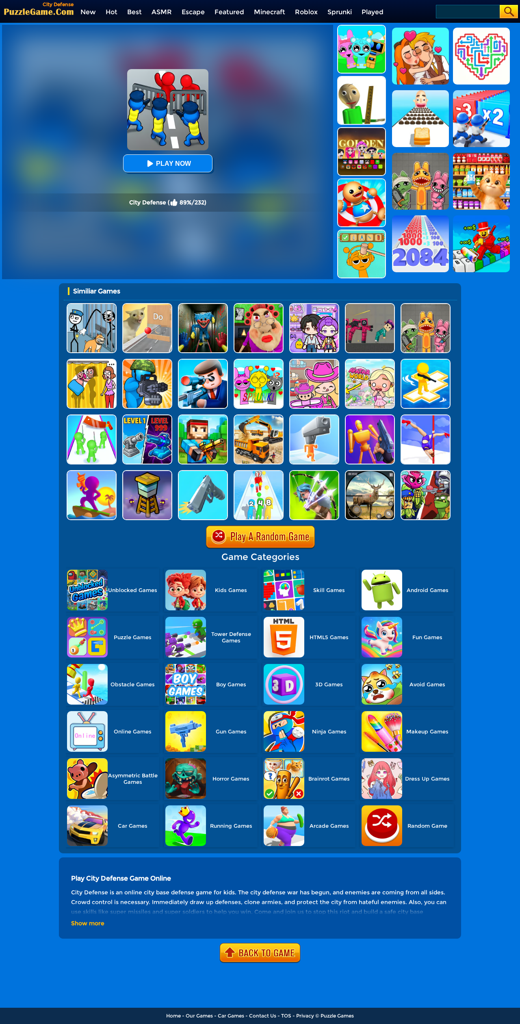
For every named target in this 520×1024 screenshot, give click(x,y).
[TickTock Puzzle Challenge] (147, 306)
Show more (87, 923)
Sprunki (339, 12)
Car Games (231, 1016)
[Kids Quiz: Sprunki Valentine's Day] (259, 362)
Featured (229, 12)
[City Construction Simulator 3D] (259, 417)
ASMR (162, 12)
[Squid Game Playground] (370, 306)
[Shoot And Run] (92, 473)
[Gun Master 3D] (370, 417)
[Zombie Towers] (147, 473)
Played (373, 12)
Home (173, 1016)
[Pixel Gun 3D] (203, 417)
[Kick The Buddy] (361, 181)
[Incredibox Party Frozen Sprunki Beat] (361, 28)
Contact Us (262, 1016)
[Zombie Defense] (147, 362)
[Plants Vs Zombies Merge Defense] (426, 473)
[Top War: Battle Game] (426, 362)
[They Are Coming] (92, 417)
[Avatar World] (314, 362)
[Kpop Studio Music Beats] (361, 130)
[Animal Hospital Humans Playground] (426, 306)
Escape (193, 12)
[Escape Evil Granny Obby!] (259, 306)
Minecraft (269, 12)
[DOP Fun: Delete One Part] (92, 362)
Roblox (306, 12)
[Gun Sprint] (203, 473)
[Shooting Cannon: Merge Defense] (147, 417)
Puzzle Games (337, 1016)
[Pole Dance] (426, 417)
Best (134, 12)
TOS (286, 1016)
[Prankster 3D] (361, 79)
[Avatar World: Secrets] (314, 306)
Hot (111, 12)
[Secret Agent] (203, 362)
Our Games (199, 1016)
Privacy (305, 1016)
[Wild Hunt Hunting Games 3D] (370, 473)
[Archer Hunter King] (314, 473)
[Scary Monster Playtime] (203, 306)
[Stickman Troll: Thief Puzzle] (92, 306)
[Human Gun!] (259, 473)
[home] (39, 12)
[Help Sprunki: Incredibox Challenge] (361, 233)
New (88, 12)
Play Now (173, 163)
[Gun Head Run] (314, 417)
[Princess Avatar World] (370, 362)
